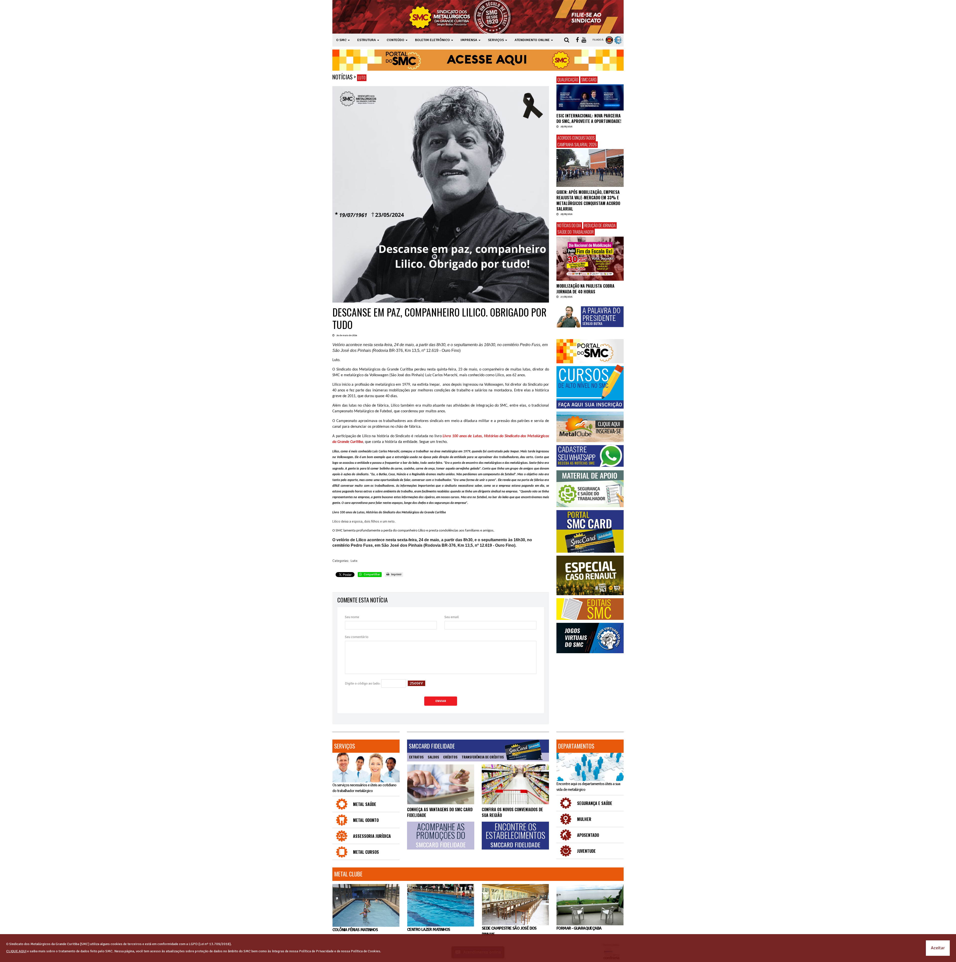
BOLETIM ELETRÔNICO (433, 40)
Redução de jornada (600, 225)
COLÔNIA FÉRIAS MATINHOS (355, 929)
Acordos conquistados (576, 138)
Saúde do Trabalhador (575, 232)
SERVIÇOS (496, 40)
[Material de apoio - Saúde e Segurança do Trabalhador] (590, 488)
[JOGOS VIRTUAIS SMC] (590, 638)
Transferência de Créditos (483, 756)
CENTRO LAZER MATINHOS (428, 929)
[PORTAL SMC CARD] (590, 531)
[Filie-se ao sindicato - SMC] (587, 17)
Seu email (451, 617)
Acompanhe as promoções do (441, 835)
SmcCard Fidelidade (432, 746)
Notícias (342, 77)
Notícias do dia (569, 225)
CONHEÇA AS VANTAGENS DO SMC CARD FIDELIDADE (440, 812)
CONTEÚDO (396, 40)
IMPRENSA (469, 40)
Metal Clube (348, 874)
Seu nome (352, 617)
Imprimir (396, 574)
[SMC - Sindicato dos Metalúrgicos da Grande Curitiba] (461, 17)
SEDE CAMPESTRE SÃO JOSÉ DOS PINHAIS (509, 931)
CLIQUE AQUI (16, 951)
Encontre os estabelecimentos (515, 835)
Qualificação (567, 80)
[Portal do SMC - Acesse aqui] (478, 60)
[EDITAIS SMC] (590, 609)
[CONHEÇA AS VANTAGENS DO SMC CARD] (440, 784)
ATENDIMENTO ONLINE (532, 40)
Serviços (344, 746)
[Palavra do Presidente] (590, 317)
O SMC (341, 40)
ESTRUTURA (367, 40)
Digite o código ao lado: (362, 683)
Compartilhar (371, 574)
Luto (361, 78)
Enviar (440, 701)
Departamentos (576, 746)
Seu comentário (356, 637)
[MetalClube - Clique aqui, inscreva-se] (590, 427)
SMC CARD (589, 80)
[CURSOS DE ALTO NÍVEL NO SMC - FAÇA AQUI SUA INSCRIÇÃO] (590, 387)
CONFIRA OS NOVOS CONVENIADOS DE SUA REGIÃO (512, 812)
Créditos (450, 756)
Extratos (416, 756)
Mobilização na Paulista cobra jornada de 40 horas (585, 288)
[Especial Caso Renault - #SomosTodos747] (590, 575)
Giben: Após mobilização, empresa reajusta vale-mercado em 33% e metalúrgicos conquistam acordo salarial (588, 200)
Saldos (433, 756)
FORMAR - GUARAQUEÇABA (578, 928)
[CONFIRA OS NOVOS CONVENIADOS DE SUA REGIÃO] (515, 784)
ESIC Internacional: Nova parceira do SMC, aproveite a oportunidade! (588, 118)
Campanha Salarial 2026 (577, 145)
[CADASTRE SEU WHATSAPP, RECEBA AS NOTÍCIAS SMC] (590, 455)
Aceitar (938, 948)
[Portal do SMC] (590, 351)
